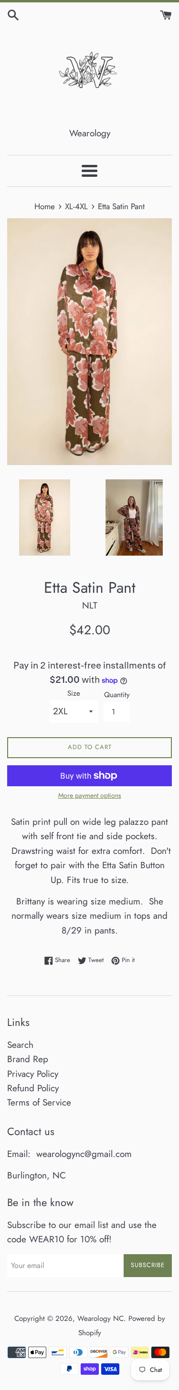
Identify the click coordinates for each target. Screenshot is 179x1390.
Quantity (117, 695)
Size (73, 693)
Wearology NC (100, 1318)
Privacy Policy (32, 1073)
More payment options (89, 795)
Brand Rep (27, 1059)
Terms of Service (39, 1102)
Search (20, 1044)
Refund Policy (33, 1088)
